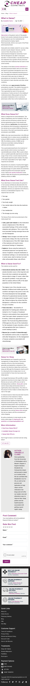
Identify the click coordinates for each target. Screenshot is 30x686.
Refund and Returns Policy (8, 636)
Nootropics (4, 656)
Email (5, 537)
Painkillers (4, 654)
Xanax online (19, 410)
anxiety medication (20, 66)
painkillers (4, 421)
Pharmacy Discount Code (19, 573)
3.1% (19, 280)
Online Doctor (17, 583)
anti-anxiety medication (16, 172)
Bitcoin (6, 669)
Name (5, 530)
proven (23, 294)
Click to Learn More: (8, 107)
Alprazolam (4, 35)
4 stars (9, 527)
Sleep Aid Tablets (6, 649)
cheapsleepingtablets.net (16, 421)
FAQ (2, 621)
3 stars (7, 527)
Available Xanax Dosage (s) (11, 431)
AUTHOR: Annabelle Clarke (19, 453)
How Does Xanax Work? (10, 428)
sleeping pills (17, 419)
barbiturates (14, 124)
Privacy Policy (5, 634)
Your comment (8, 544)
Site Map (3, 624)
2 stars (5, 527)
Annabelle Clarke (8, 21)
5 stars (11, 527)
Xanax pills (20, 384)
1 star (3, 527)
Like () (6, 443)
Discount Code (5, 639)
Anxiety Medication (6, 651)
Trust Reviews (15, 601)
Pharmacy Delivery (14, 593)
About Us (3, 611)
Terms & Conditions (6, 631)
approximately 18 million (19, 85)
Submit (6, 561)
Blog (2, 619)
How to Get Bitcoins (7, 641)
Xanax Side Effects (8, 434)
